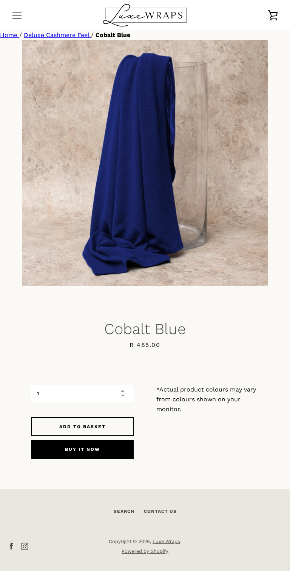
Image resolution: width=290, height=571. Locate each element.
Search (124, 511)
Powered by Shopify (145, 551)
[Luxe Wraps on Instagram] (24, 545)
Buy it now (82, 449)
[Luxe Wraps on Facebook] (11, 545)
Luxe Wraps (166, 541)
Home (9, 35)
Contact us (160, 511)
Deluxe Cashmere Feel (57, 35)
